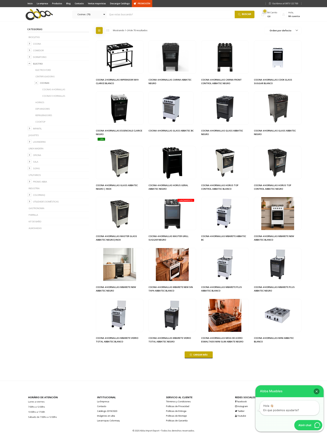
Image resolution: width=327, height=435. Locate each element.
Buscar (246, 14)
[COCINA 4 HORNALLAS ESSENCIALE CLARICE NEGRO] (119, 107)
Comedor (38, 50)
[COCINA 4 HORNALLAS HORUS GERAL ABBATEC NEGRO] (172, 162)
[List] (107, 30)
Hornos (39, 102)
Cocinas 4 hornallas (53, 89)
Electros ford (43, 70)
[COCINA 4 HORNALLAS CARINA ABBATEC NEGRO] (172, 56)
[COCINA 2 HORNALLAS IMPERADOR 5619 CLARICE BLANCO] (119, 56)
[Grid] (99, 30)
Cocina (37, 43)
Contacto (79, 3)
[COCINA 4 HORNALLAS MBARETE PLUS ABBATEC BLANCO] (224, 264)
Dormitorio (39, 57)
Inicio (30, 3)
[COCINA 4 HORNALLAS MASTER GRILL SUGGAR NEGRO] (172, 213)
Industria (34, 188)
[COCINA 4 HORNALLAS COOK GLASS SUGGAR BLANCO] (277, 56)
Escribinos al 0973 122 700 (285, 3)
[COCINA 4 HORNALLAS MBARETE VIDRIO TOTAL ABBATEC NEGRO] (172, 315)
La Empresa (103, 401)
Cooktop (40, 121)
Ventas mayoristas (97, 3)
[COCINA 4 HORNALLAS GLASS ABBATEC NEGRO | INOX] (119, 162)
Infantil (37, 128)
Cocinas (44, 83)
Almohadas (35, 228)
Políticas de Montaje (176, 415)
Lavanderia (39, 141)
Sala (35, 161)
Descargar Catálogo (120, 3)
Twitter (241, 411)
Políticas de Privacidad (177, 406)
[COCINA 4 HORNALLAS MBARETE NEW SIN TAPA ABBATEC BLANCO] (172, 264)
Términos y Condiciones (178, 401)
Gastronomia (36, 208)
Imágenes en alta (106, 415)
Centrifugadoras (44, 76)
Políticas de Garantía (177, 420)
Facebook (241, 401)
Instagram (242, 406)
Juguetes (34, 135)
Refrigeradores (43, 115)
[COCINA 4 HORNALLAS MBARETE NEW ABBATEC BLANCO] (277, 213)
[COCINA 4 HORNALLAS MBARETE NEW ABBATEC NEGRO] (119, 264)
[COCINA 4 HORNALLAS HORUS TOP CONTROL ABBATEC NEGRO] (277, 162)
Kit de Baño (35, 221)
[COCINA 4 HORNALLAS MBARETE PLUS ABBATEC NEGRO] (277, 264)
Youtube (241, 415)
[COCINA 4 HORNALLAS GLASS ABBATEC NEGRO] (224, 107)
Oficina (37, 155)
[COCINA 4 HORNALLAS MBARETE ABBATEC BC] (224, 213)
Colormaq (39, 194)
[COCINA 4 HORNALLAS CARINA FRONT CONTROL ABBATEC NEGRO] (224, 56)
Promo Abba (40, 181)
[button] (90, 14)
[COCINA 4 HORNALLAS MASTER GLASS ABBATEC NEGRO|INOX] (119, 213)
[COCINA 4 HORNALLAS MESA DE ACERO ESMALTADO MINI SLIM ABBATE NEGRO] (224, 315)
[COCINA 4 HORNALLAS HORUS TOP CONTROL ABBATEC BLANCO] (224, 162)
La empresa (42, 3)
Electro (38, 63)
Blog (68, 3)
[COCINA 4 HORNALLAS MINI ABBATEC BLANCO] (277, 315)
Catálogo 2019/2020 (107, 411)
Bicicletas (34, 37)
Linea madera (36, 148)
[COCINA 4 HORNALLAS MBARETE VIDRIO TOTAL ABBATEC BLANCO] (119, 315)
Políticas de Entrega (176, 411)
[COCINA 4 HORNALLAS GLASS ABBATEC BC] (171, 107)
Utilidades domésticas (46, 201)
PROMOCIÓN (144, 3)
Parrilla (33, 214)
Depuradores (42, 108)
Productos (57, 3)
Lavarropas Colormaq (108, 420)
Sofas (36, 168)
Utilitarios (35, 175)
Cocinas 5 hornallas (53, 95)
